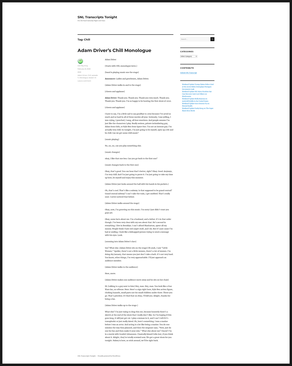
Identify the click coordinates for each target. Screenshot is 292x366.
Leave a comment (84, 81)
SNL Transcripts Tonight (97, 17)
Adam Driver (82, 75)
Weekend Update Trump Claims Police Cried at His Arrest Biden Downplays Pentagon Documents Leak (198, 86)
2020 (79, 72)
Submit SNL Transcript (188, 73)
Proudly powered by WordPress (109, 356)
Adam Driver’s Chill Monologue (114, 50)
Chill (89, 75)
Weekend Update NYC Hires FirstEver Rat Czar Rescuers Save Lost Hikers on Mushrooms (197, 94)
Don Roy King (83, 66)
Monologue (83, 78)
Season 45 (92, 78)
